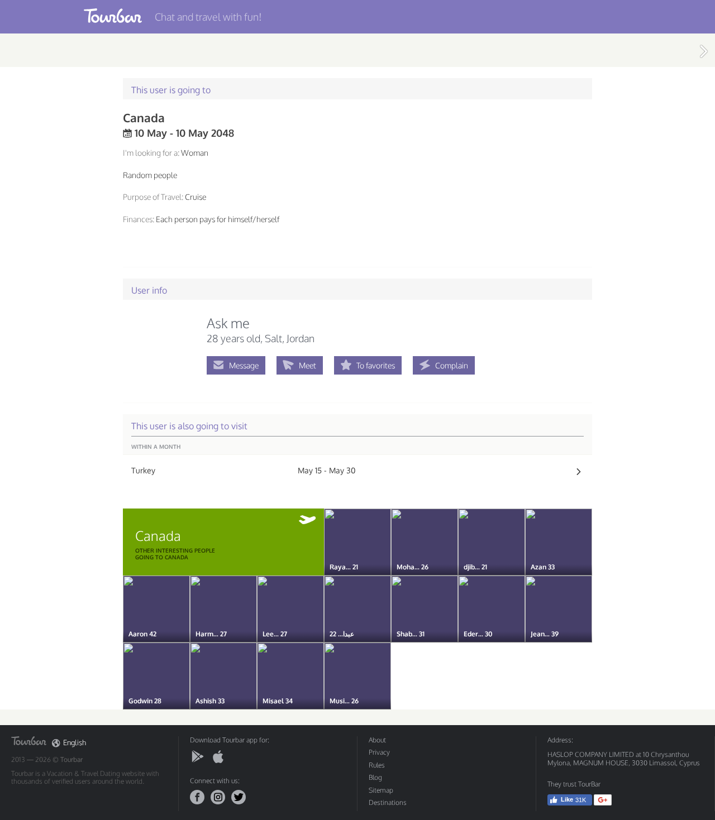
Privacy (379, 752)
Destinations (388, 802)
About (377, 740)
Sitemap (381, 790)
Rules (377, 765)
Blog (375, 777)
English (74, 743)
